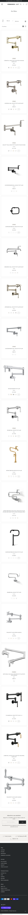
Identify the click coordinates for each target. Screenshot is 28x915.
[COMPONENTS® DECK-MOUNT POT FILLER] (14, 536)
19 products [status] (4, 26)
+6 (18, 232)
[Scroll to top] (25, 911)
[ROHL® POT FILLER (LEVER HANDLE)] (14, 781)
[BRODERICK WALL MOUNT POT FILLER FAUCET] (14, 251)
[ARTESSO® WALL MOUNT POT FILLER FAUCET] (14, 291)
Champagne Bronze (15, 273)
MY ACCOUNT (4, 861)
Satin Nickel (16, 638)
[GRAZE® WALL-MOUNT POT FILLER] (14, 576)
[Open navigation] (2, 4)
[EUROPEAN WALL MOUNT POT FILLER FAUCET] (14, 86)
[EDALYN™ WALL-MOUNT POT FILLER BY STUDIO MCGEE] (14, 128)
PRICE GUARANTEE (4, 880)
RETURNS (3, 878)
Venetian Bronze (16, 313)
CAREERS (3, 891)
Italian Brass (11, 395)
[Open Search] (20, 4)
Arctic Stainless (13, 273)
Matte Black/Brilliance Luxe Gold (9, 68)
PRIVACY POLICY (4, 888)
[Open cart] (26, 4)
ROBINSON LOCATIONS (5, 855)
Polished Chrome (13, 68)
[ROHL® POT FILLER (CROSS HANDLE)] (14, 616)
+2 (18, 638)
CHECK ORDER (4, 863)
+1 (18, 67)
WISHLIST (2, 865)
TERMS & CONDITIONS (5, 890)
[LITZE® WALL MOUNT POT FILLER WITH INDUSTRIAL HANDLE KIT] (14, 740)
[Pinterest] (4, 905)
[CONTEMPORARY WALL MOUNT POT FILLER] (14, 331)
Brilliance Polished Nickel (16, 68)
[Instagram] (3, 905)
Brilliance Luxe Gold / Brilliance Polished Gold (11, 721)
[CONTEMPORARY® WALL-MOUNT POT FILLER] (14, 169)
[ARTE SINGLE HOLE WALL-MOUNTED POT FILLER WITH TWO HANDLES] (14, 657)
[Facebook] (1, 905)
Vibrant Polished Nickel (16, 151)
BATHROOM (3, 853)
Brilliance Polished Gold (13, 436)
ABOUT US (3, 886)
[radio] (23, 26)
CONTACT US (3, 873)
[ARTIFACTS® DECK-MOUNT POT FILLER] (14, 455)
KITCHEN (2, 851)
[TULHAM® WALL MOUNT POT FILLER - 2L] (14, 699)
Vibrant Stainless (16, 232)
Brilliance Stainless (16, 109)
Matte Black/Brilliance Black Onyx (9, 721)
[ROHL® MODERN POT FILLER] (14, 373)
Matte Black (11, 109)
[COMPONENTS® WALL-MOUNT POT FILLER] (14, 209)
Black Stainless (17, 273)
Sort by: (6, 21)
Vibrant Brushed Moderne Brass (13, 151)
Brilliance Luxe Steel (9, 109)
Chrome (10, 273)
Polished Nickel (16, 395)
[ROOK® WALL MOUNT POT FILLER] (14, 413)
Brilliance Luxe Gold (11, 68)
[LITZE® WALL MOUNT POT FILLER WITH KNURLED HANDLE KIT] (14, 43)
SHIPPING (2, 876)
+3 (18, 109)
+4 (18, 476)
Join (22, 822)
